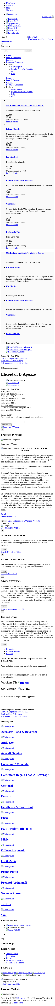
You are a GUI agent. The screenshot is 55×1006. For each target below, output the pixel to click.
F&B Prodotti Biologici (16, 828)
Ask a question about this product (14, 363)
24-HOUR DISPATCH (10, 528)
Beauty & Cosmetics (14, 62)
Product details (12, 122)
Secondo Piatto (11, 893)
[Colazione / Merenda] (7, 759)
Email (3, 514)
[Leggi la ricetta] (23, 682)
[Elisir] (7, 812)
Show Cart (32, 37)
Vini (4, 915)
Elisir (4, 818)
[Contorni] (7, 780)
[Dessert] (7, 791)
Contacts (9, 5)
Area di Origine (11, 753)
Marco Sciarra (17, 1003)
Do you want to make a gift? (12, 609)
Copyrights (10, 956)
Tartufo (6, 904)
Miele (5, 839)
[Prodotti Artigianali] (7, 877)
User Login (10, 3)
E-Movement (21, 998)
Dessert (6, 796)
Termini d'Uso (12, 954)
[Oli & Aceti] (7, 856)
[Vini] (7, 909)
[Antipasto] (7, 737)
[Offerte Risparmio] (7, 845)
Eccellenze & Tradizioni (17, 807)
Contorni (7, 785)
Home (8, 55)
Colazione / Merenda (15, 764)
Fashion (9, 60)
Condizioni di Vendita (15, 963)
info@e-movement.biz (11, 984)
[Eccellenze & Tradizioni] (7, 802)
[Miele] (7, 834)
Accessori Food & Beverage (19, 731)
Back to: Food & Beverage (12, 361)
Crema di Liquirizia (9, 358)
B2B (13, 71)
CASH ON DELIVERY (11, 552)
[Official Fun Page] (8, 973)
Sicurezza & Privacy (14, 960)
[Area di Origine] (7, 748)
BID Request (16, 67)
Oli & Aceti (8, 861)
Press (8, 8)
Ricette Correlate (13, 651)
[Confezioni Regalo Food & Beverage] (7, 769)
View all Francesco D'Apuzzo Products (24, 521)
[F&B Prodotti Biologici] (7, 823)
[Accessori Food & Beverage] (7, 726)
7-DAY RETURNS (9, 574)
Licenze (9, 958)
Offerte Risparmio (13, 850)
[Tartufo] (7, 899)
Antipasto (7, 742)
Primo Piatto (9, 871)
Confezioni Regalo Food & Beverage (25, 774)
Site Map (9, 10)
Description (10, 649)
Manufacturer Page (8, 516)
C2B (13, 74)
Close (4, 521)
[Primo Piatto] (7, 866)
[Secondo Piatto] (7, 888)
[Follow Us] (24, 973)
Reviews (9, 654)
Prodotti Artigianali (14, 882)
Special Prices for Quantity (22, 69)
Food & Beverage (13, 58)
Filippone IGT (22, 358)
